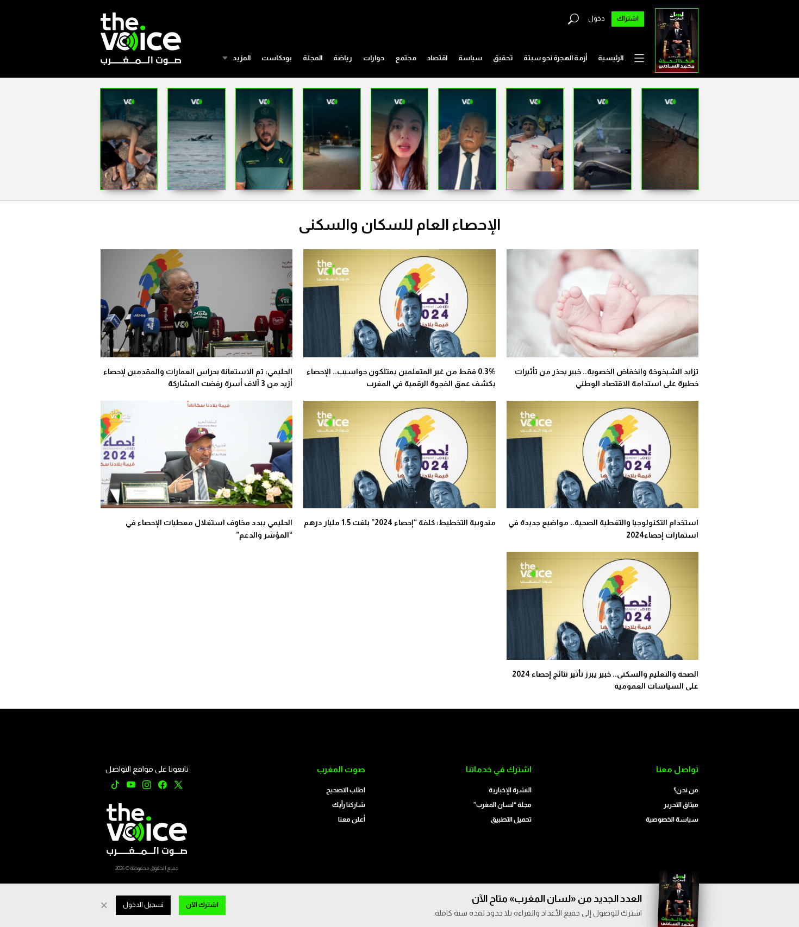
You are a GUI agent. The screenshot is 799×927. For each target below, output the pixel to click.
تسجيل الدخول (143, 905)
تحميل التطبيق (511, 819)
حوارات (373, 58)
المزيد (242, 58)
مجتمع (405, 58)
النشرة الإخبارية (510, 790)
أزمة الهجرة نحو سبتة (555, 58)
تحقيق (503, 58)
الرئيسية (610, 58)
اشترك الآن (202, 905)
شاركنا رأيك (348, 805)
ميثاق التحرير (681, 805)
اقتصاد (437, 58)
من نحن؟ (685, 790)
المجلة (312, 58)
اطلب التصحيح (345, 790)
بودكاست (276, 58)
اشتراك (628, 18)
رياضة (342, 58)
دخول (596, 18)
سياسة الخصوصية (672, 819)
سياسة (470, 58)
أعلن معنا (351, 819)
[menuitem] (610, 58)
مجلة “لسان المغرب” (502, 805)
